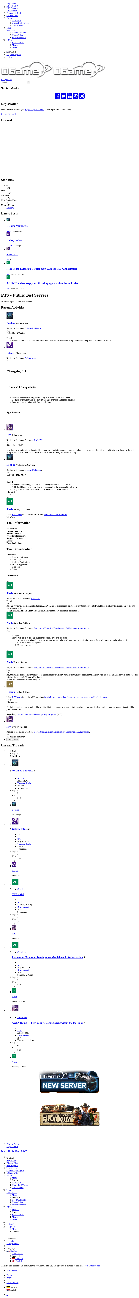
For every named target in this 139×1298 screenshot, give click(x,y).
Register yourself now (34, 109)
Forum (9, 1275)
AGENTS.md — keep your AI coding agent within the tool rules (42, 283)
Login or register (14, 54)
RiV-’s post (17, 514)
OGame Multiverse (17, 225)
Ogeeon (11, 691)
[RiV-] (10, 430)
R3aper (9, 246)
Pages (9, 1278)
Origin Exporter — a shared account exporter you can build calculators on (75, 697)
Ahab (8, 274)
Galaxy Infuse (14, 240)
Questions (21, 889)
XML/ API (12, 254)
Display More (13, 739)
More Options (12, 1282)
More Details (89, 1266)
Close (97, 1266)
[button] (69, 25)
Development (23, 907)
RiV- (8, 260)
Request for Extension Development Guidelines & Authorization (42, 268)
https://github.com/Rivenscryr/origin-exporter (37, 714)
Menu (14, 1178)
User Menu (17, 1253)
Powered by (14, 1151)
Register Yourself (8, 114)
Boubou (9, 231)
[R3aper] (10, 347)
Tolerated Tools (24, 783)
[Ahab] (10, 504)
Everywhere (6, 79)
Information (22, 1017)
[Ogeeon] (10, 687)
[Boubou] (10, 318)
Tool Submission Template (55, 514)
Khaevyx (10, 207)
